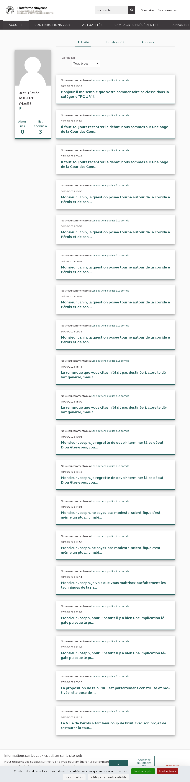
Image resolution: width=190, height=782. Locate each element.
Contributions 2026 (52, 25)
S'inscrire (147, 10)
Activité (83, 42)
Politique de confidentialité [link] (108, 777)
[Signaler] (20, 108)
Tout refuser (167, 771)
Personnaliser (74, 777)
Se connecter (167, 10)
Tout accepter (118, 765)
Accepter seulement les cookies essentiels (144, 765)
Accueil (16, 25)
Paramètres (172, 765)
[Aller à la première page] (30, 10)
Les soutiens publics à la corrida (110, 80)
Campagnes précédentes (136, 25)
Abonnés (148, 42)
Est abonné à (115, 42)
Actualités (92, 25)
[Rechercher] (131, 10)
